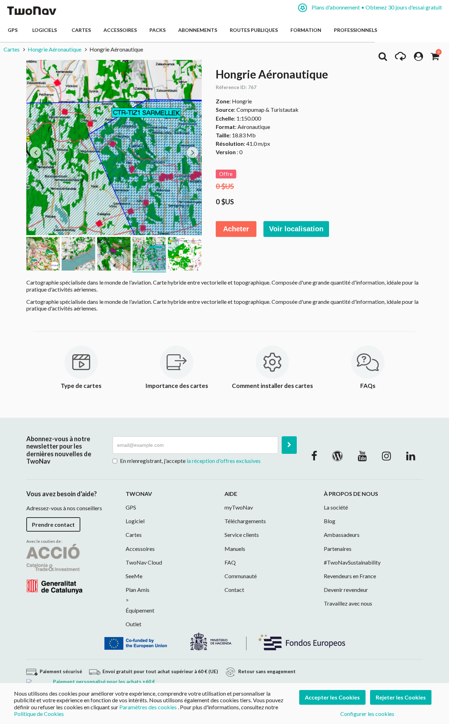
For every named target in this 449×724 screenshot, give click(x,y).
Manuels (234, 548)
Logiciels (45, 30)
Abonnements (197, 30)
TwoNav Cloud (144, 562)
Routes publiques (254, 30)
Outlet (133, 624)
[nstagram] (386, 455)
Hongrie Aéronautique (54, 49)
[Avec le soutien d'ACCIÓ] (54, 568)
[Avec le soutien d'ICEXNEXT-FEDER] (224, 640)
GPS (14, 30)
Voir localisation (296, 229)
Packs (157, 30)
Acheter (236, 229)
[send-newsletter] (289, 445)
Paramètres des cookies (148, 707)
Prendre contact (53, 524)
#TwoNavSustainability (352, 562)
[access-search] (382, 58)
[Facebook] (314, 455)
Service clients (241, 534)
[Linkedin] (410, 455)
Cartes (81, 30)
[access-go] (400, 58)
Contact (234, 589)
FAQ (230, 562)
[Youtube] (362, 455)
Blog (329, 521)
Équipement (140, 610)
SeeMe (134, 576)
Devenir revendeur (346, 589)
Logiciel (135, 521)
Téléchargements (245, 521)
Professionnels (355, 30)
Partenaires (337, 548)
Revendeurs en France (350, 576)
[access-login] (418, 58)
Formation (305, 30)
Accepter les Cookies (332, 697)
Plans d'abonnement (376, 7)
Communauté (240, 576)
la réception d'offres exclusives (224, 460)
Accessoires (120, 30)
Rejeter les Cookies (401, 697)
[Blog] (337, 455)
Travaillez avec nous (348, 603)
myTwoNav (238, 507)
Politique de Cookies (39, 713)
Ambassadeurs (342, 534)
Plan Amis (137, 589)
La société (336, 507)
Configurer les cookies (367, 713)
